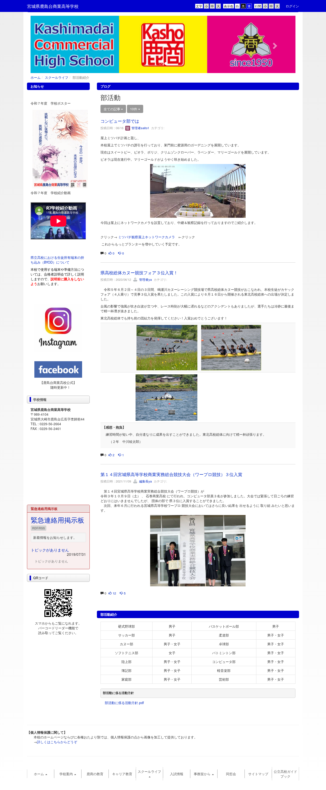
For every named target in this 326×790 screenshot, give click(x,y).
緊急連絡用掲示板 (57, 520)
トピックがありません (50, 550)
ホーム (36, 77)
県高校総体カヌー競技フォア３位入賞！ (139, 272)
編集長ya (145, 481)
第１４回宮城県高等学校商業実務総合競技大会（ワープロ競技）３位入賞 (171, 474)
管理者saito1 (140, 128)
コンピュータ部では (119, 121)
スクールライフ (56, 77)
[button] (50, 44)
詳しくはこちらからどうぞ (57, 741)
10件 (134, 108)
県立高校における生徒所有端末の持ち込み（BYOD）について (57, 260)
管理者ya (145, 279)
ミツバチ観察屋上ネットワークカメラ (146, 236)
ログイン (292, 6)
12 (114, 593)
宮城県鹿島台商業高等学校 (53, 6)
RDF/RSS (38, 528)
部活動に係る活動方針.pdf (124, 702)
